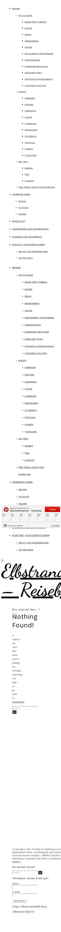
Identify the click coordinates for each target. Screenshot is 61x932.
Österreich (31, 136)
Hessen (28, 47)
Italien (28, 117)
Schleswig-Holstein (35, 85)
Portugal (30, 143)
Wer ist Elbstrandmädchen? (33, 251)
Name (15, 883)
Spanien (29, 149)
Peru (27, 174)
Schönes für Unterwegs (27, 236)
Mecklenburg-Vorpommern (39, 53)
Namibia (29, 168)
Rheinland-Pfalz (33, 73)
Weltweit (23, 162)
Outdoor (23, 207)
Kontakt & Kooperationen (28, 244)
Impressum (33, 925)
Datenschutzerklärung (39, 928)
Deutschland (25, 15)
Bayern (28, 28)
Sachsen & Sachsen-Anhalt (39, 79)
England (29, 104)
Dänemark (30, 98)
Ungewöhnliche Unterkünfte (30, 229)
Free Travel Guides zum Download (36, 187)
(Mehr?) (16, 861)
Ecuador (29, 181)
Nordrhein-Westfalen (36, 66)
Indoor (22, 201)
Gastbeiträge (25, 258)
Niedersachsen (32, 60)
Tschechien (31, 155)
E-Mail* (16, 891)
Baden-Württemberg (35, 22)
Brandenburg (32, 41)
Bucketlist (19, 221)
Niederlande (31, 130)
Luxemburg (30, 123)
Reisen (16, 8)
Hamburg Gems (21, 194)
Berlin (28, 34)
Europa (22, 92)
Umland (22, 214)
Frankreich (30, 111)
